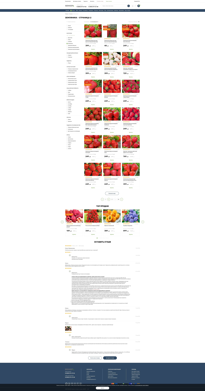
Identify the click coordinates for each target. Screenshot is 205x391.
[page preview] (102, 199)
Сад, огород (127, 10)
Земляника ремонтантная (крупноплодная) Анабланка (110, 69)
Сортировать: (87, 21)
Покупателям (68, 1)
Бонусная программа (112, 377)
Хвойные (116, 10)
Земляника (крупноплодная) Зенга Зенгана (129, 41)
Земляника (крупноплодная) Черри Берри (129, 96)
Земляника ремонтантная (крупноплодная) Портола (91, 69)
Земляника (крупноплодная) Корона (110, 179)
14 (118, 199)
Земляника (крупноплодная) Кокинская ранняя (92, 179)
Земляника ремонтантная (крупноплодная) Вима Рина (129, 179)
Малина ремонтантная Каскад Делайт (73, 226)
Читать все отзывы (95, 358)
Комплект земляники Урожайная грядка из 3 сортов (130, 69)
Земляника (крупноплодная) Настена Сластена (129, 124)
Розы (105, 10)
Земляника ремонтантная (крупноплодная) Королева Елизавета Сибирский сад (110, 41)
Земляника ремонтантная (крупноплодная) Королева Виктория (91, 41)
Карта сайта (110, 376)
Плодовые (91, 10)
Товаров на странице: (132, 21)
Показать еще (111, 193)
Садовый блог (137, 1)
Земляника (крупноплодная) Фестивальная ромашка (92, 124)
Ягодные (96, 10)
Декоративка (110, 10)
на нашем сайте (96, 289)
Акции (73, 10)
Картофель (121, 10)
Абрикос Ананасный (109, 225)
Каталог (67, 10)
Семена (80, 10)
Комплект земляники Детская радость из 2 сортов (130, 152)
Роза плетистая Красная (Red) (92, 225)
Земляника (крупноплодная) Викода (110, 96)
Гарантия (85, 1)
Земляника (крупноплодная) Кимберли (110, 124)
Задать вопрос (109, 1)
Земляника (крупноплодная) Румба (92, 96)
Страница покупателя (112, 374)
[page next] (121, 199)
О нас (88, 374)
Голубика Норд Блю (127, 225)
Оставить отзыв (100, 1)
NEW (77, 10)
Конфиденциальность (91, 379)
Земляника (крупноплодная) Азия (110, 152)
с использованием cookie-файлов (141, 385)
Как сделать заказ (135, 371)
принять (102, 388)
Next (142, 221)
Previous (62, 221)
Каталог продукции (91, 371)
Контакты (92, 1)
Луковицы (85, 10)
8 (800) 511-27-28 (93, 6)
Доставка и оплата (77, 1)
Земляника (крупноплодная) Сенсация (92, 152)
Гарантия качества (136, 374)
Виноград (101, 10)
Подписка (110, 371)
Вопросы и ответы (136, 377)
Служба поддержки (91, 376)
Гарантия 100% (135, 376)
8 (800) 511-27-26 (81, 6)
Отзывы (133, 379)
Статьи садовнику (112, 372)
